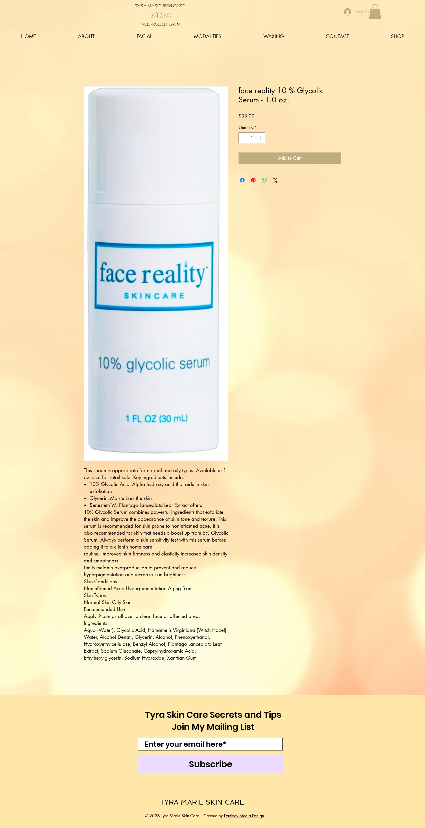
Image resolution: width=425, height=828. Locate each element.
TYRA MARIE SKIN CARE (202, 802)
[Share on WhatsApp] (264, 180)
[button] (375, 11)
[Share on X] (275, 180)
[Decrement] (243, 138)
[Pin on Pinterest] (253, 180)
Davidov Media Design (244, 815)
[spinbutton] (252, 138)
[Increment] (260, 138)
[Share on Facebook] (242, 180)
